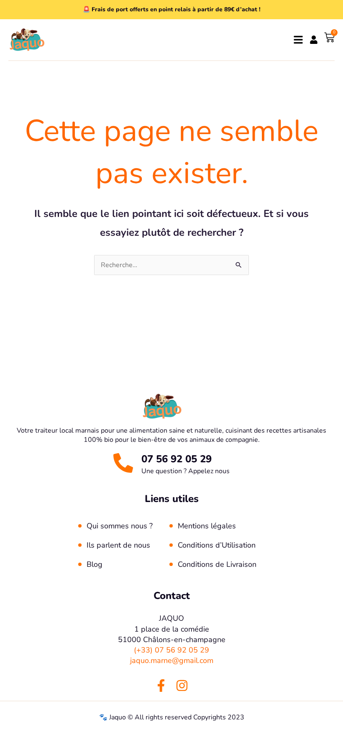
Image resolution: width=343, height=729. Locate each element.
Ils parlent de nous (118, 545)
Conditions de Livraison (217, 564)
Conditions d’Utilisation (217, 545)
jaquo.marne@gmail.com (171, 660)
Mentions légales (207, 526)
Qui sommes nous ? (120, 526)
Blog (94, 564)
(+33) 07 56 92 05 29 (171, 650)
